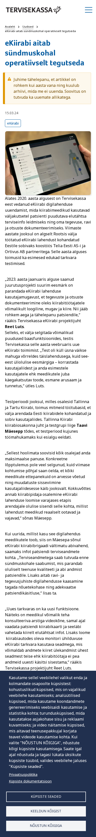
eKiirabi (13, 123)
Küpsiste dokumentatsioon (30, 781)
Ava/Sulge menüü (88, 9)
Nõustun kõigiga (46, 825)
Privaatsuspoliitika (23, 774)
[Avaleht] (33, 10)
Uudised (27, 26)
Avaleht (10, 26)
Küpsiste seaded (46, 796)
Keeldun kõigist (46, 811)
